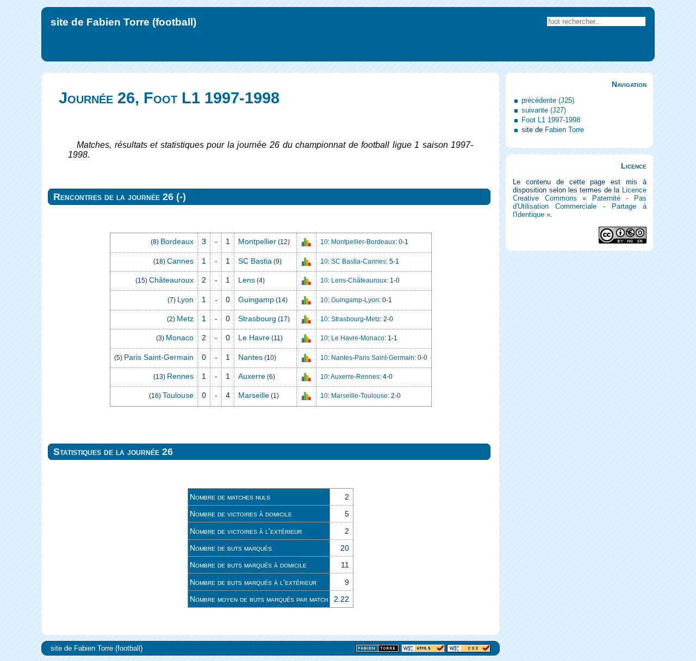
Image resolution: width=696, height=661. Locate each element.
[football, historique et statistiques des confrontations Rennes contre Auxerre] (306, 376)
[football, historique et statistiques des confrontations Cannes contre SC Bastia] (306, 261)
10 (324, 242)
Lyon (185, 299)
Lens (246, 280)
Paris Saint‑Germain (159, 357)
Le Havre (254, 337)
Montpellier (257, 241)
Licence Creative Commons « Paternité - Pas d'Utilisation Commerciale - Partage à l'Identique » (579, 202)
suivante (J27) (543, 110)
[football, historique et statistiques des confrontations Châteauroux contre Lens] (306, 280)
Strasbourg (257, 318)
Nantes (250, 357)
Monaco (180, 337)
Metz (185, 318)
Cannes (180, 261)
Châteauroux (171, 280)
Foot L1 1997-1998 (550, 120)
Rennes (180, 376)
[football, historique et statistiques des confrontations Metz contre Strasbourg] (306, 319)
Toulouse (178, 395)
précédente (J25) (547, 100)
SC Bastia (255, 261)
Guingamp (256, 299)
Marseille (253, 395)
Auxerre (251, 376)
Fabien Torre (564, 130)
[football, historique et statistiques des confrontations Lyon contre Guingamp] (306, 299)
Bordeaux (177, 241)
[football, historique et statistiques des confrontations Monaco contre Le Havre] (306, 338)
